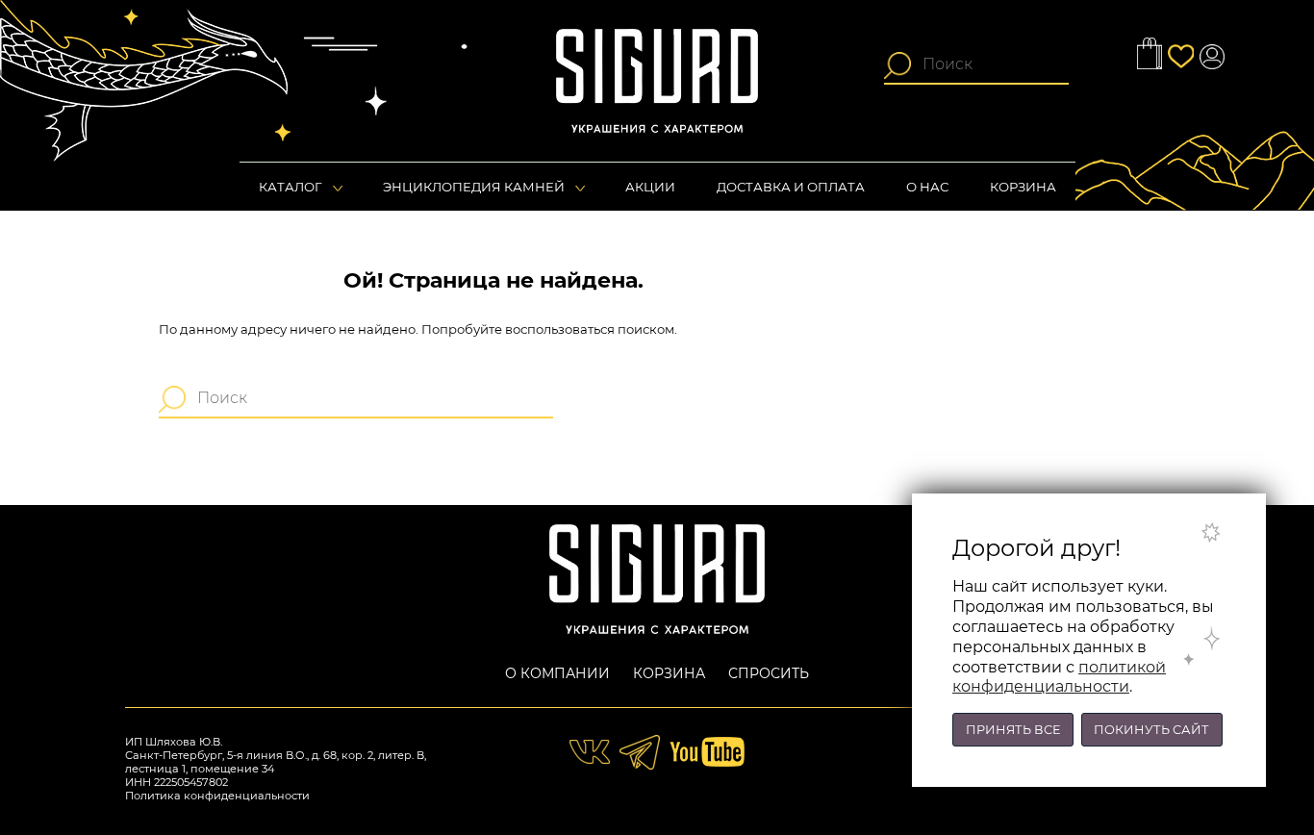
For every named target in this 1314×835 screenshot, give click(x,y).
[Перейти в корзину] (1149, 53)
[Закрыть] (1227, 531)
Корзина (669, 673)
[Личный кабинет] (1212, 56)
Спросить (768, 673)
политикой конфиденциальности (1059, 677)
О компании (557, 673)
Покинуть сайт (1151, 729)
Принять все (1013, 729)
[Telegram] (641, 750)
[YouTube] (707, 750)
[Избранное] (1180, 56)
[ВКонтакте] (591, 750)
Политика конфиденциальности (217, 795)
